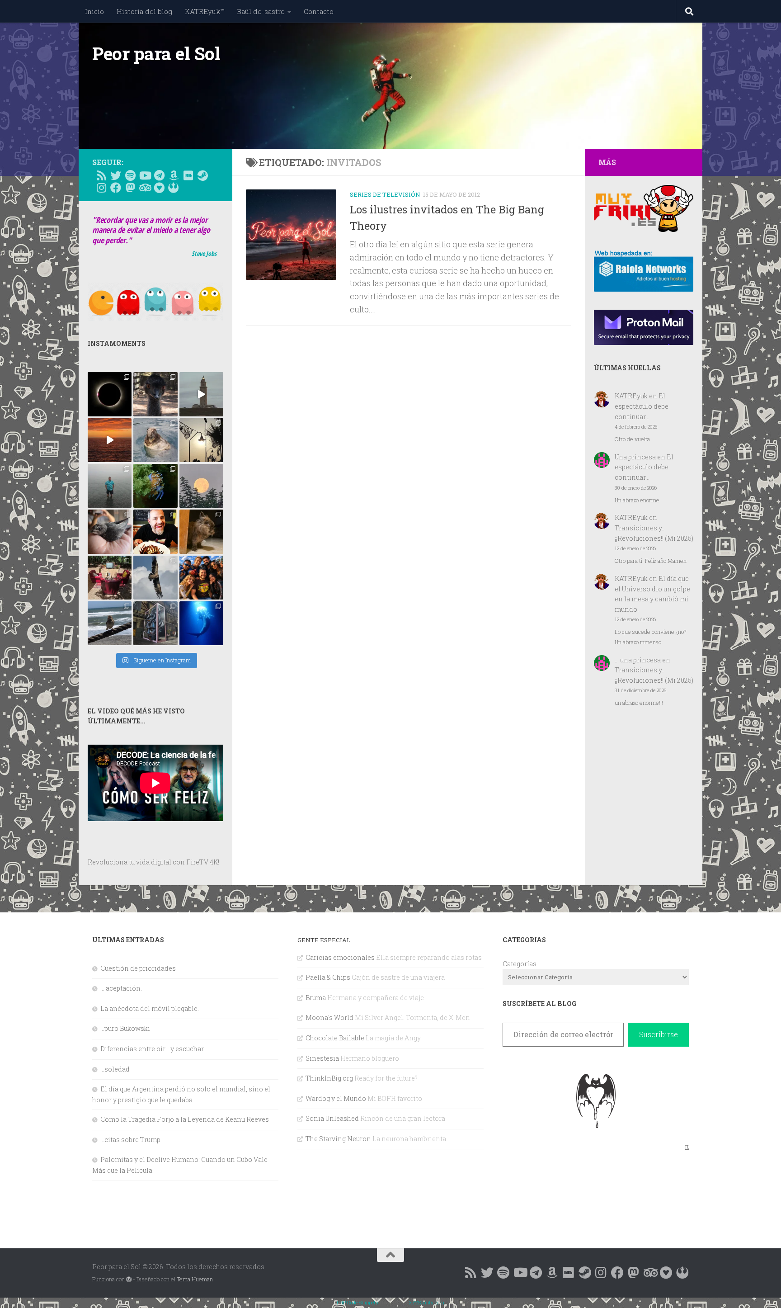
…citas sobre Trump (130, 1139)
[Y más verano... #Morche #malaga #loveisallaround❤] (201, 440)
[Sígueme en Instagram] (101, 187)
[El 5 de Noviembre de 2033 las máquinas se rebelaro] (155, 531)
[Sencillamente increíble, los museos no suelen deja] (155, 623)
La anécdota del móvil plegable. (149, 1008)
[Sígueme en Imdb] (188, 175)
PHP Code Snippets (357, 1302)
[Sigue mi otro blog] (173, 187)
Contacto (319, 11)
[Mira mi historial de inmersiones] (159, 187)
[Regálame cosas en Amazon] (173, 175)
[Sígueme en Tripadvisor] (144, 187)
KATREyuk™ (204, 11)
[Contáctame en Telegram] (159, 175)
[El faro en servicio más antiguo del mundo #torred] (201, 394)
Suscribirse (658, 1034)
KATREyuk (631, 396)
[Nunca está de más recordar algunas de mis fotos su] (201, 623)
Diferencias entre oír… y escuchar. (152, 1048)
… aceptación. (121, 988)
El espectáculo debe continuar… (641, 406)
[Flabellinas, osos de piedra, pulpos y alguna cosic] (155, 486)
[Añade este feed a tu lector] (101, 175)
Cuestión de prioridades (138, 968)
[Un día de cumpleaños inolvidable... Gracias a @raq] (155, 578)
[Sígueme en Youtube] (144, 175)
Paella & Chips (328, 977)
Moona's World (329, 1017)
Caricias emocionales (340, 957)
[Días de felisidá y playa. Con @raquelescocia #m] (110, 623)
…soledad (115, 1069)
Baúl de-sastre (261, 11)
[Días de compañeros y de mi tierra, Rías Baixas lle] (110, 578)
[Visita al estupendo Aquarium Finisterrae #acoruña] (155, 440)
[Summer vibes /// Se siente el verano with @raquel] (110, 486)
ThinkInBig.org (329, 1078)
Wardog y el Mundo (336, 1098)
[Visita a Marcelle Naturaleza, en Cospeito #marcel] (155, 394)
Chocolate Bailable (335, 1038)
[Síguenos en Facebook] (115, 187)
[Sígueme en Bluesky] (115, 175)
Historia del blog (144, 11)
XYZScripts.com (426, 1302)
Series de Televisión (385, 194)
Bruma (316, 997)
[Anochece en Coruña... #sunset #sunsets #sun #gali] (110, 440)
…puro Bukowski (125, 1028)
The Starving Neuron (338, 1138)
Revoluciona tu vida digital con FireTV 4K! (153, 862)
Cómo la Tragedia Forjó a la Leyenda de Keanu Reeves (184, 1119)
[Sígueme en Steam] (202, 175)
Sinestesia (322, 1058)
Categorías (519, 963)
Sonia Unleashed (332, 1118)
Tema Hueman (195, 1279)
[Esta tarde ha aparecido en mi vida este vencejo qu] (110, 531)
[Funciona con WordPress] (129, 1279)
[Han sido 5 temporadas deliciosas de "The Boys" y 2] (201, 578)
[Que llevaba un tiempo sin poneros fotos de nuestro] (201, 531)
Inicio (94, 11)
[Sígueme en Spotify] (130, 175)
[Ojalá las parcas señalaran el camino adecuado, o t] (201, 486)
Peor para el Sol (156, 53)
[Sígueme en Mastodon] (130, 187)
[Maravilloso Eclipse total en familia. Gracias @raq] (110, 394)
